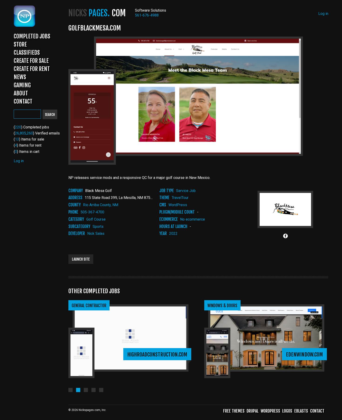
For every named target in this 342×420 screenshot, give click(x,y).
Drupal (252, 410)
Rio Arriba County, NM (100, 205)
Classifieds (27, 52)
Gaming (22, 85)
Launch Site (81, 259)
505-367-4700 (92, 212)
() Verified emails (37, 133)
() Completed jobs (31, 127)
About (21, 93)
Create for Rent (32, 68)
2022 (173, 233)
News (20, 77)
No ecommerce (192, 219)
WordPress (177, 205)
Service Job (186, 190)
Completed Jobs (32, 36)
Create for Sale (31, 60)
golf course (96, 219)
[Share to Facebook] (285, 236)
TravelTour (180, 197)
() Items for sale (29, 139)
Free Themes (234, 410)
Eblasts (301, 410)
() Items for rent (27, 145)
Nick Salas (95, 233)
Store (20, 44)
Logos (287, 410)
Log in (19, 161)
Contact (23, 101)
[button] (70, 390)
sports (98, 226)
